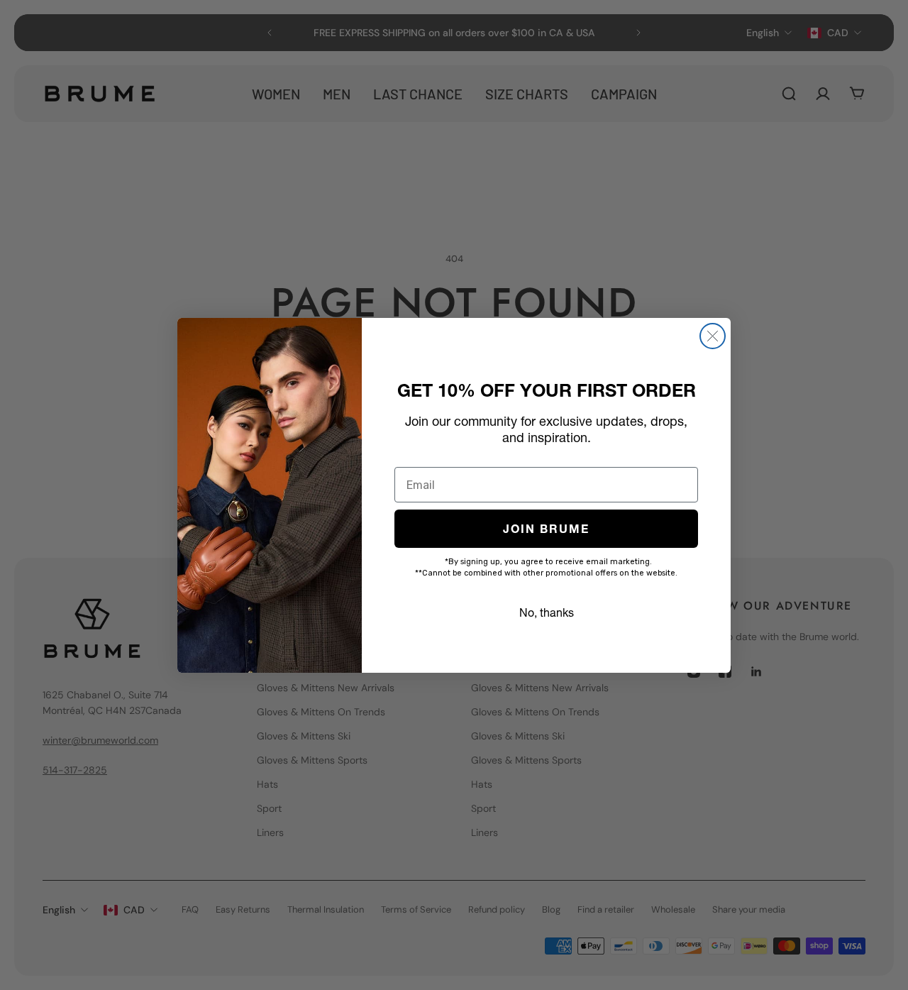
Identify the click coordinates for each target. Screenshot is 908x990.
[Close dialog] (712, 336)
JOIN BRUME (546, 529)
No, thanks (546, 612)
